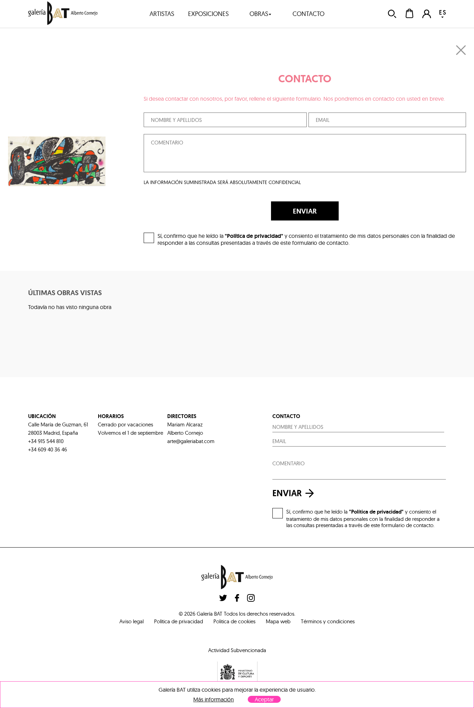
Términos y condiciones (328, 621)
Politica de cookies (234, 621)
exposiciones (208, 14)
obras (258, 14)
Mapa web (278, 621)
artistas (162, 14)
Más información (213, 699)
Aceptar (264, 699)
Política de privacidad (178, 621)
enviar (287, 493)
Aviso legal (131, 621)
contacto (308, 14)
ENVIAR (305, 211)
